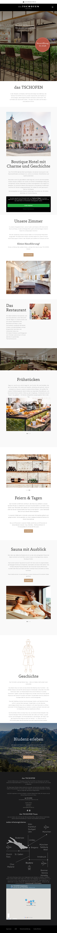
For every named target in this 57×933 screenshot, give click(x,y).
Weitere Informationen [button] (28, 208)
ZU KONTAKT (28, 531)
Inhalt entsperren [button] (28, 205)
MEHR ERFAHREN (28, 757)
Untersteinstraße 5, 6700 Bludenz (33, 883)
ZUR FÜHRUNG (29, 254)
